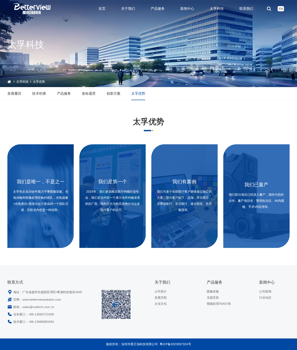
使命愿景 (89, 93)
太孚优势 (39, 81)
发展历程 (161, 297)
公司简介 (161, 291)
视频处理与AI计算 (219, 303)
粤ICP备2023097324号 (175, 344)
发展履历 (14, 93)
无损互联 (213, 297)
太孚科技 (217, 8)
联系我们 (246, 8)
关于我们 (128, 8)
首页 (101, 8)
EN (281, 8)
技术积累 (39, 93)
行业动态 (265, 297)
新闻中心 (187, 8)
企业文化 (161, 303)
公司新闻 (265, 291)
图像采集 (213, 291)
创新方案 (113, 93)
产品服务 (158, 8)
